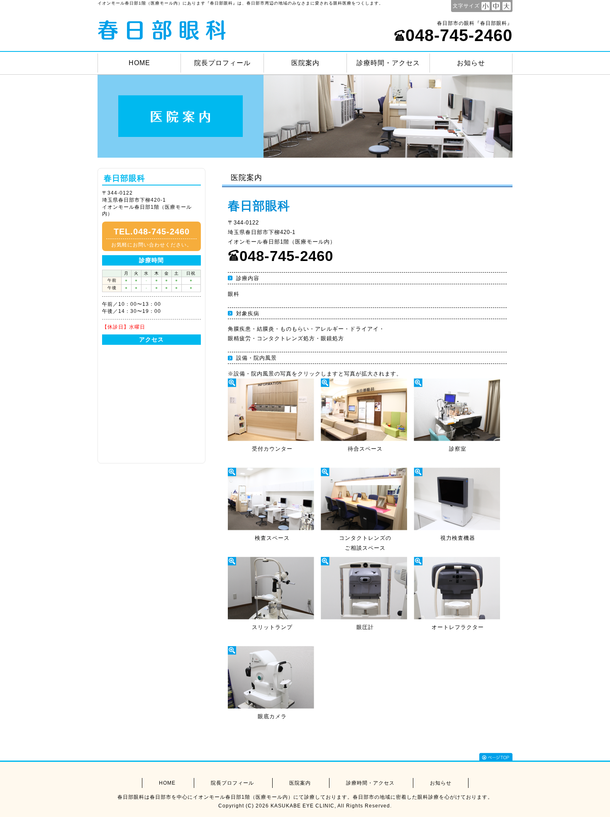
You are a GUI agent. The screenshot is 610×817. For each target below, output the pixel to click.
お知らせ (471, 62)
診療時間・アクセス (388, 62)
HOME (139, 62)
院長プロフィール (222, 62)
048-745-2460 (458, 35)
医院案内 (305, 62)
